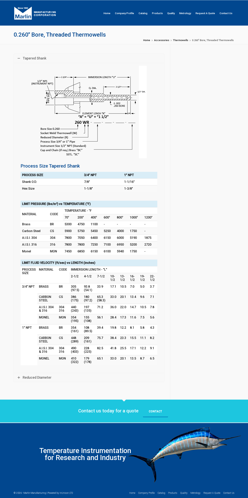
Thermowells (180, 40)
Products (172, 493)
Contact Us (228, 493)
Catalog (161, 493)
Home (146, 40)
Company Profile (146, 493)
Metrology (195, 493)
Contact (155, 411)
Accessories (161, 40)
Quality (184, 493)
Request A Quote (211, 493)
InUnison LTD (66, 493)
